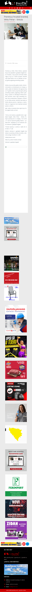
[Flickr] (14, 8)
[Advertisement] (16, 50)
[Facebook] (9, 8)
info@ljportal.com (13, 586)
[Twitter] (20, 8)
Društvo (16, 63)
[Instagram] (17, 8)
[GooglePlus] (12, 8)
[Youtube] (22, 8)
